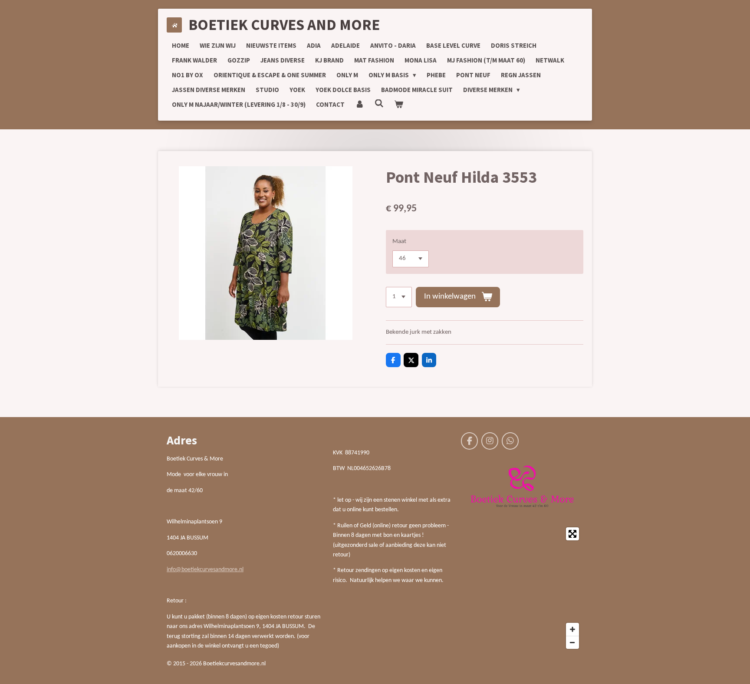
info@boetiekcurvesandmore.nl (205, 569)
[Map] (522, 588)
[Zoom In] (572, 629)
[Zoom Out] (572, 642)
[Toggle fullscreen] (572, 533)
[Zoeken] (379, 103)
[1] (399, 297)
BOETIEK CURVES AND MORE (284, 24)
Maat (399, 241)
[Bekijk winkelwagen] (398, 104)
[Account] (359, 104)
